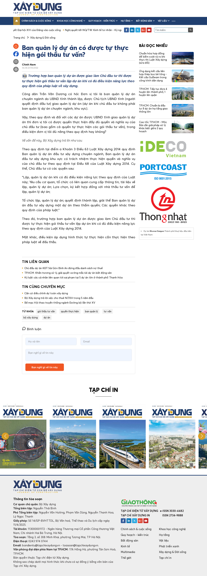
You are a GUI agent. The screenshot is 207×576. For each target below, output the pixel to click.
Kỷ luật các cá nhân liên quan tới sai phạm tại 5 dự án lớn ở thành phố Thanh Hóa (73, 277)
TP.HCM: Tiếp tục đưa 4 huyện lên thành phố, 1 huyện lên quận (153, 92)
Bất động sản (144, 21)
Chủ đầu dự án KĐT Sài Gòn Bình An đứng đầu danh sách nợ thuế (63, 268)
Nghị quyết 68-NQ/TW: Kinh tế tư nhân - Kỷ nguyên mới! (78, 30)
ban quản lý (91, 311)
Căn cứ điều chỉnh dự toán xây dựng (46, 293)
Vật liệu (162, 21)
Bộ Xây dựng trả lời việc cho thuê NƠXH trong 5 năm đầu (58, 298)
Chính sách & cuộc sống (36, 21)
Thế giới (126, 557)
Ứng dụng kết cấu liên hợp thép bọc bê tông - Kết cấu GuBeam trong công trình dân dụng (153, 75)
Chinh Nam (29, 64)
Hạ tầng (125, 21)
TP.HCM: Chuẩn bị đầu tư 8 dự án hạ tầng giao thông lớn (153, 108)
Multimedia (128, 552)
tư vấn (107, 311)
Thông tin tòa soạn (27, 499)
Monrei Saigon (157, 231)
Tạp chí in (165, 557)
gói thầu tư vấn (46, 311)
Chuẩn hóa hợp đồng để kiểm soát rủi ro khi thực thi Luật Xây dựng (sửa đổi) (153, 58)
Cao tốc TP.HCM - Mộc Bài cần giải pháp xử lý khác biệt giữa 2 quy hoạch (153, 126)
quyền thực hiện (70, 311)
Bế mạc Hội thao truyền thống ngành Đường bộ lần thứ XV (59, 302)
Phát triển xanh (169, 546)
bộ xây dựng (30, 317)
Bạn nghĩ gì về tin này (45, 367)
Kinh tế (125, 546)
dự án (47, 317)
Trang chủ (19, 37)
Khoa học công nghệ (70, 21)
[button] (173, 21)
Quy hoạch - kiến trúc (101, 21)
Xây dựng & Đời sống (172, 552)
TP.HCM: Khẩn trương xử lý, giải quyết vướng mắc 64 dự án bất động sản (68, 272)
